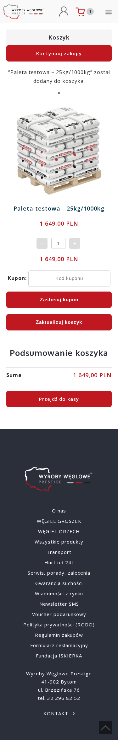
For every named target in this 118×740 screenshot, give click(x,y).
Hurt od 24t (59, 562)
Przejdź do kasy (59, 399)
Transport (59, 552)
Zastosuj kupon (59, 299)
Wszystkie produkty (59, 542)
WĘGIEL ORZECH (59, 531)
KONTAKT (55, 713)
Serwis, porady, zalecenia (59, 573)
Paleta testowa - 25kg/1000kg (59, 208)
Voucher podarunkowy (59, 614)
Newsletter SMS (59, 604)
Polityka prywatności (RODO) (59, 624)
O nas (59, 510)
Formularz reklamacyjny (59, 645)
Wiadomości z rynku (59, 593)
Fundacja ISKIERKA (59, 655)
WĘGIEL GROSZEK (59, 521)
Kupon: (17, 278)
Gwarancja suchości (59, 583)
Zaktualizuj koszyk (59, 322)
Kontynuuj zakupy (59, 53)
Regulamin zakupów (59, 635)
